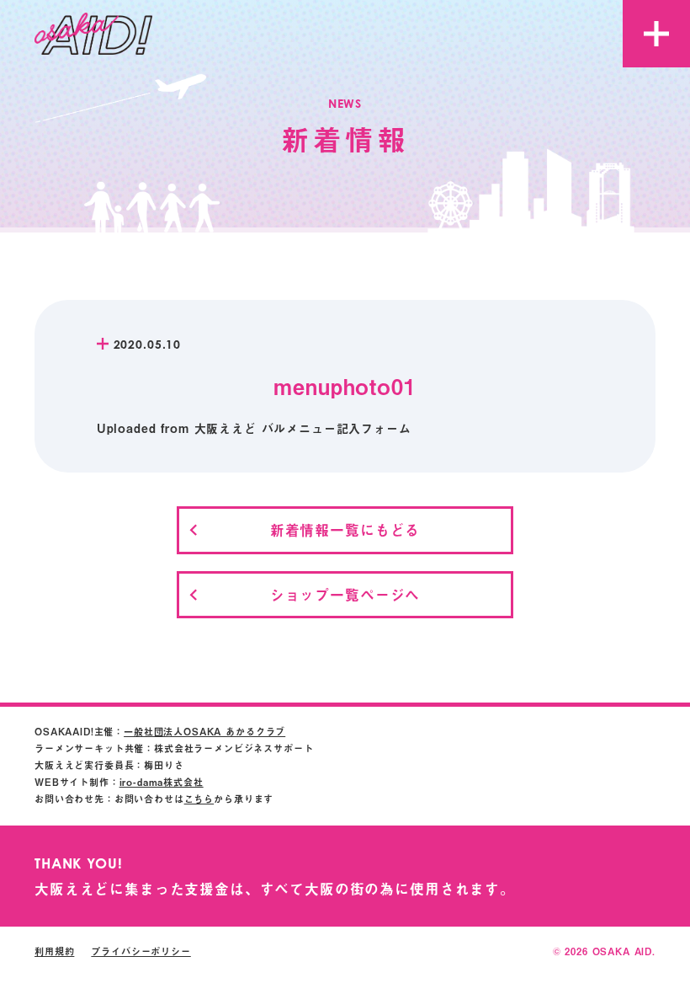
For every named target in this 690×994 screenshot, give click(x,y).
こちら (199, 799)
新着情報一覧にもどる (345, 530)
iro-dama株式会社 (161, 782)
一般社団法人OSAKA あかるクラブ (204, 731)
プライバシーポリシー (140, 951)
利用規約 (54, 951)
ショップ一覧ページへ (345, 595)
